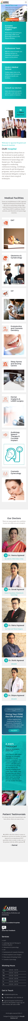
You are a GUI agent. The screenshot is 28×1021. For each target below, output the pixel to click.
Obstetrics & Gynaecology (11, 947)
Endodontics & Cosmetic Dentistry (13, 952)
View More (14, 730)
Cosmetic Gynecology (9, 959)
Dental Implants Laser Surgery (12, 954)
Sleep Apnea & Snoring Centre (12, 957)
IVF (4, 950)
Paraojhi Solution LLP (17, 1017)
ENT (4, 940)
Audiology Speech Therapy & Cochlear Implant (11, 944)
